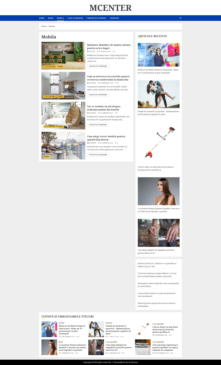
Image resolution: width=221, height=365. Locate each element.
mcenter (92, 83)
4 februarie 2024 (106, 83)
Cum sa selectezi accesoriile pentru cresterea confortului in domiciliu (108, 78)
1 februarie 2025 (67, 353)
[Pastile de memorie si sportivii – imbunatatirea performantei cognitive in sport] (96, 329)
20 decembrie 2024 (161, 353)
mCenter (110, 7)
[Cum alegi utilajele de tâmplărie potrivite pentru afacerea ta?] (96, 347)
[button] (180, 18)
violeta (92, 51)
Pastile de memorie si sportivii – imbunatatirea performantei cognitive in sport (158, 113)
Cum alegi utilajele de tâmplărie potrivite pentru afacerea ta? (119, 347)
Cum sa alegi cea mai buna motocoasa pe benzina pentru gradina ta (165, 329)
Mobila (60, 18)
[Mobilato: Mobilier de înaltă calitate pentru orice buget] (63, 56)
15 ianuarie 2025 (113, 353)
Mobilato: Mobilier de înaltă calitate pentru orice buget (109, 46)
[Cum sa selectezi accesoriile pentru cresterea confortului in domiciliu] (63, 86)
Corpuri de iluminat (96, 18)
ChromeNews (119, 362)
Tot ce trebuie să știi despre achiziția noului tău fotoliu (104, 108)
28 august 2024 (105, 51)
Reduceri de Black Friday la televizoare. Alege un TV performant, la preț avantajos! (72, 330)
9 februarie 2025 (160, 335)
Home (42, 18)
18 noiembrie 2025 (68, 337)
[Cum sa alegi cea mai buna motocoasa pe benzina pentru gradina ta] (143, 329)
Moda (50, 18)
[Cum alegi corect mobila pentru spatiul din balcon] (63, 145)
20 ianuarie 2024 (106, 113)
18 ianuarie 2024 (106, 143)
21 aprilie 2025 (113, 337)
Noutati (61, 323)
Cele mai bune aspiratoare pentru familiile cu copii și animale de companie (165, 347)
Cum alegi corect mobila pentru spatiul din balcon (106, 138)
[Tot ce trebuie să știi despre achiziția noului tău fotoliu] (63, 116)
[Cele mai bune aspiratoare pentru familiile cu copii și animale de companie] (143, 347)
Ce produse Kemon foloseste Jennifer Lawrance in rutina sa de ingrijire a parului (72, 347)
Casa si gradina (75, 18)
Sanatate (114, 18)
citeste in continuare (98, 66)
